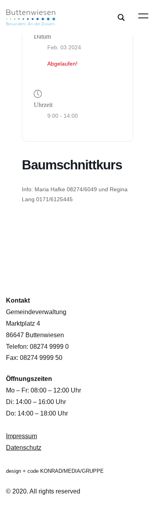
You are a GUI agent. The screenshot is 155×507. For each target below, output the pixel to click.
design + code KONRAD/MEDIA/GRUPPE (55, 471)
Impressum (21, 436)
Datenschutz (23, 447)
